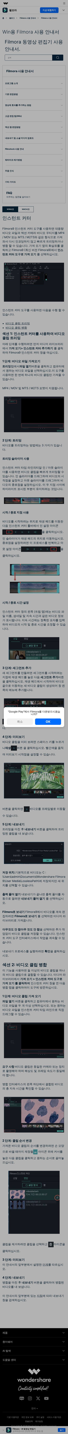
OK (48, 722)
